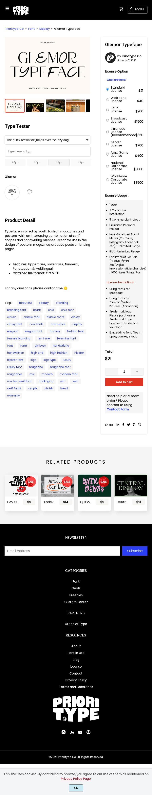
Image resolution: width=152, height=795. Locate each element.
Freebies (76, 595)
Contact (76, 673)
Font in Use (76, 653)
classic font (32, 317)
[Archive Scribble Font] (57, 486)
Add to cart (124, 382)
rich (63, 381)
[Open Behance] (71, 733)
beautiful (25, 303)
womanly (13, 396)
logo (33, 360)
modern (47, 374)
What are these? (116, 79)
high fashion (58, 353)
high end (37, 353)
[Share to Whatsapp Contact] (139, 424)
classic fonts (55, 317)
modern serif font (19, 381)
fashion (54, 331)
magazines (14, 374)
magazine (36, 367)
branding (62, 303)
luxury (67, 360)
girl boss (40, 346)
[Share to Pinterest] (134, 424)
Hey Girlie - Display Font (13, 502)
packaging (46, 381)
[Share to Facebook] (123, 424)
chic (51, 310)
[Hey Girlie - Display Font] (21, 486)
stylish (49, 388)
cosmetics (58, 324)
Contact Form (118, 409)
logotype (50, 360)
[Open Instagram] (63, 733)
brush (37, 310)
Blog (76, 659)
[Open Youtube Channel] (80, 733)
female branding (18, 338)
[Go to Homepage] (20, 14)
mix (31, 374)
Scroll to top (148, 549)
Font (76, 581)
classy (75, 317)
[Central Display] (130, 486)
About (76, 646)
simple (32, 388)
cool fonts (36, 324)
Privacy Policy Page (76, 778)
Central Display (123, 502)
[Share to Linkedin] (118, 424)
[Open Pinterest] (88, 733)
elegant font (33, 331)
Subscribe (135, 551)
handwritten (15, 353)
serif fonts (14, 388)
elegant (12, 331)
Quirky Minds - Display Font (86, 502)
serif (76, 381)
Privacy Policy (76, 680)
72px (81, 162)
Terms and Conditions (76, 687)
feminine (43, 338)
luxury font (14, 367)
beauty (44, 303)
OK (76, 787)
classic (11, 317)
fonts (24, 346)
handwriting (61, 346)
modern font (69, 374)
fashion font (75, 331)
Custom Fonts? (76, 602)
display (77, 324)
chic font (67, 310)
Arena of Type (76, 624)
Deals (76, 588)
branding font (16, 310)
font (10, 346)
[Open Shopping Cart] (121, 9)
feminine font (66, 338)
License (76, 666)
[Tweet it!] (128, 424)
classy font (14, 324)
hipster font (15, 360)
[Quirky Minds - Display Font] (94, 486)
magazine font (60, 367)
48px (59, 162)
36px (37, 162)
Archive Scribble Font (50, 502)
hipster (79, 353)
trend (64, 388)
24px (15, 162)
